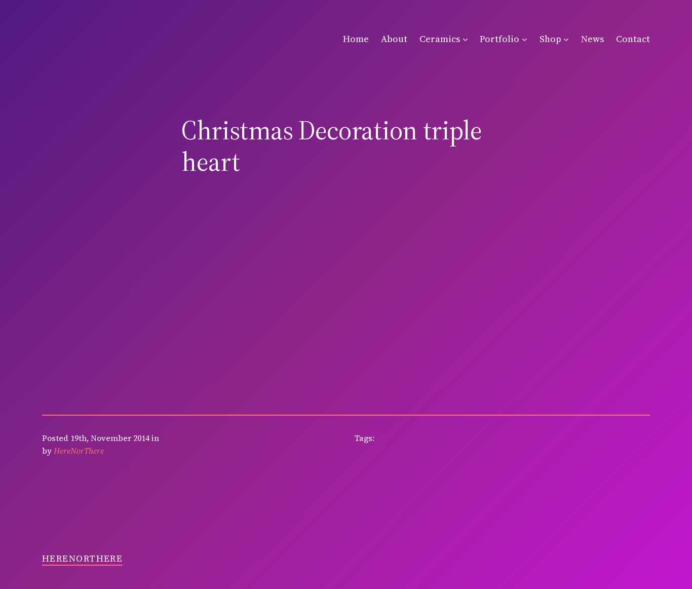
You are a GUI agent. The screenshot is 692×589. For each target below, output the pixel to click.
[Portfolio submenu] (524, 39)
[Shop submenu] (566, 39)
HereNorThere (82, 558)
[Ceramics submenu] (465, 39)
